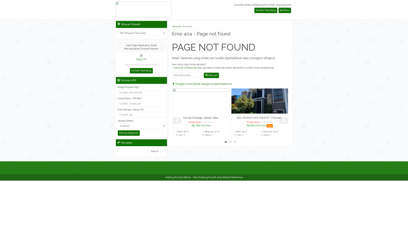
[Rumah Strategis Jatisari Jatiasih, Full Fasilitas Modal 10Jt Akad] (201, 101)
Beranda (177, 26)
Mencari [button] (212, 75)
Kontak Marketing (266, 10)
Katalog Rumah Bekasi (178, 177)
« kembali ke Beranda (184, 67)
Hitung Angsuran (128, 132)
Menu (286, 10)
